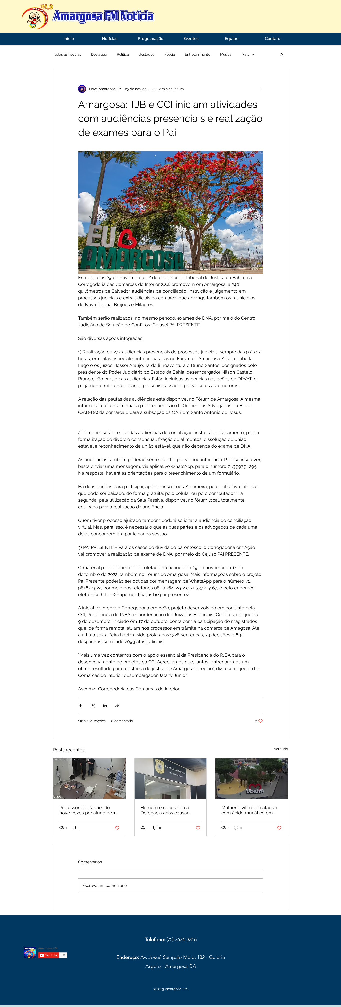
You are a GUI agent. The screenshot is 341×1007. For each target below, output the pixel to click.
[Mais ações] (260, 89)
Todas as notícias (67, 54)
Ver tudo (281, 749)
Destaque (99, 54)
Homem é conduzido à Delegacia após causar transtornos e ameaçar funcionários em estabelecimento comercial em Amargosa (169, 810)
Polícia (169, 54)
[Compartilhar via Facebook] (80, 705)
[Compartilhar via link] (117, 705)
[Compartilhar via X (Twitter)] (92, 705)
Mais (245, 54)
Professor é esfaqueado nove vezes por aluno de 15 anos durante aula (88, 810)
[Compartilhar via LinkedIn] (105, 705)
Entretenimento (197, 54)
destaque (146, 54)
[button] (281, 55)
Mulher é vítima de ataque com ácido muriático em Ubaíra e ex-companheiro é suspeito (250, 810)
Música (226, 54)
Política (123, 54)
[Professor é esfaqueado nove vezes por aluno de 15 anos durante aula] (89, 778)
